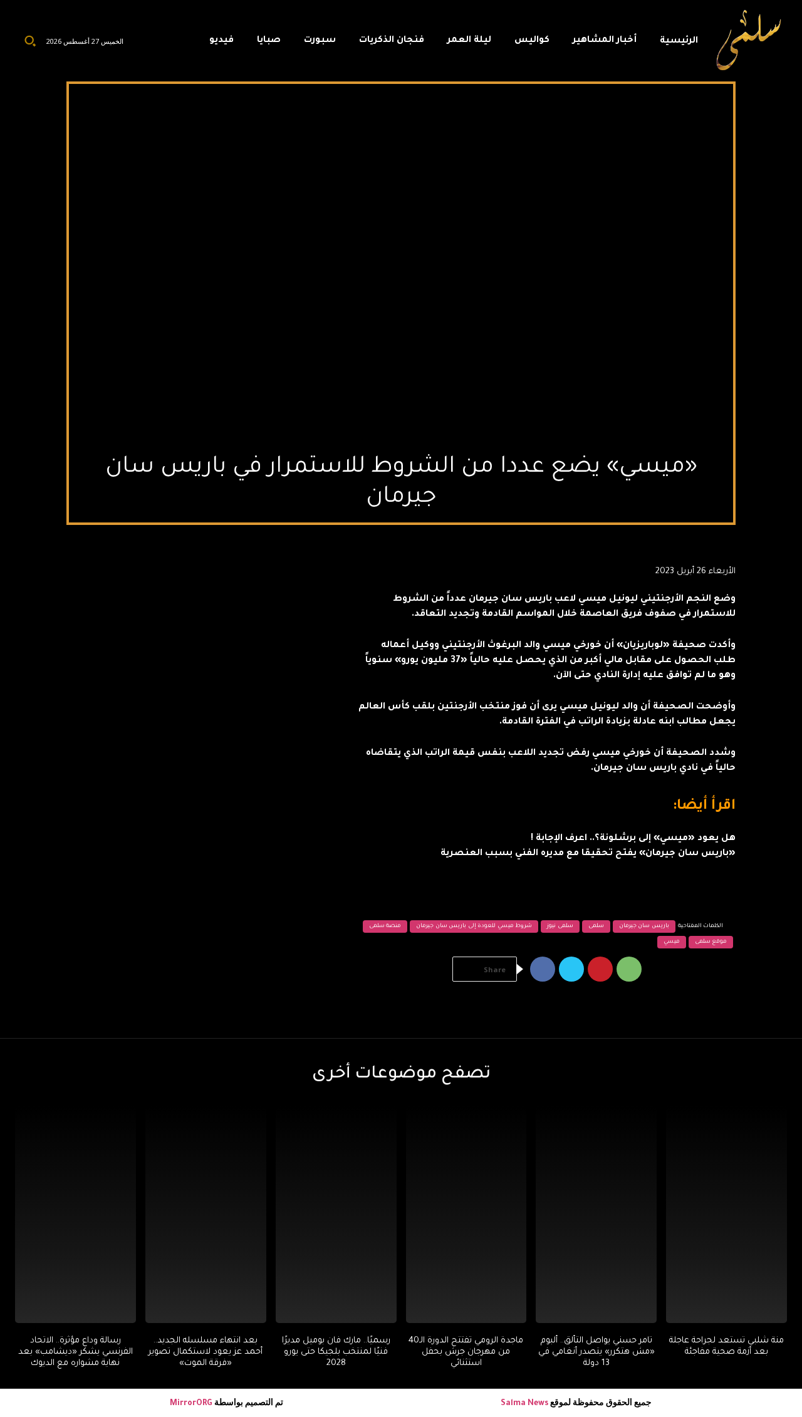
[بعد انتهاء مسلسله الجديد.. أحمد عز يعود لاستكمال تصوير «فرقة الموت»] (205, 1214)
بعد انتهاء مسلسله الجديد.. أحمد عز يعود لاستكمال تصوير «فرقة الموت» (205, 1352)
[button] (30, 41)
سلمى (596, 926)
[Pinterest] (600, 969)
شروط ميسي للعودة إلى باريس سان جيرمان (474, 926)
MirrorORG (192, 1403)
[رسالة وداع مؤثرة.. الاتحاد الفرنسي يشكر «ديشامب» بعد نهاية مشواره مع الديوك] (75, 1214)
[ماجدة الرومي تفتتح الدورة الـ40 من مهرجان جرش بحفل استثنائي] (466, 1214)
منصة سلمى (385, 926)
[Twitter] (571, 969)
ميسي (672, 942)
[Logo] (749, 40)
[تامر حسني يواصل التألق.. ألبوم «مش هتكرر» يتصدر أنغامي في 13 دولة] (596, 1214)
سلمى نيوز (560, 926)
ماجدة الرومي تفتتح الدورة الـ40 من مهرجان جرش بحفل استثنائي (466, 1352)
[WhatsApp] (629, 969)
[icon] (185, 43)
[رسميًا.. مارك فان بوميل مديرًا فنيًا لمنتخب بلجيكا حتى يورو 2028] (336, 1214)
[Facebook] (542, 969)
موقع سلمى (711, 942)
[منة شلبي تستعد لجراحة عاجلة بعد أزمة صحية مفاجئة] (726, 1214)
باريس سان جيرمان (644, 926)
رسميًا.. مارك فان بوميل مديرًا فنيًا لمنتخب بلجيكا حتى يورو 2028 (336, 1352)
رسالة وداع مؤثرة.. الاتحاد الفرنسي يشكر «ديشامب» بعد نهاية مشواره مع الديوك (75, 1352)
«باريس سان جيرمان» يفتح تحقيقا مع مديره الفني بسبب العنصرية (588, 854)
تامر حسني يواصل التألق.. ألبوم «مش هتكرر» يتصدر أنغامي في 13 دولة (596, 1352)
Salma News (524, 1403)
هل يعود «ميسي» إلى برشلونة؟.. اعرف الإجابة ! (633, 839)
